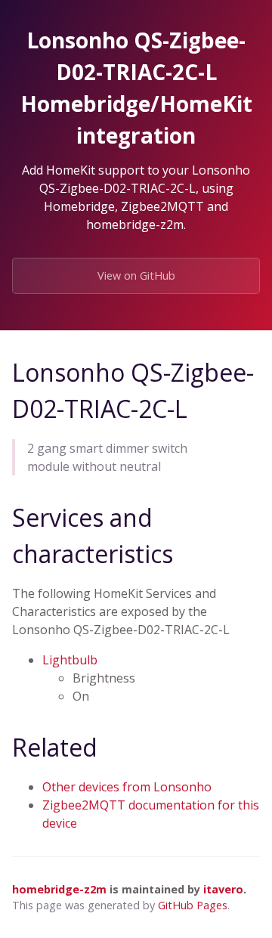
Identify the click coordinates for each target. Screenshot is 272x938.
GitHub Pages (192, 905)
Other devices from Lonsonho (127, 787)
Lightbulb (69, 660)
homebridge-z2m (59, 889)
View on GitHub (136, 275)
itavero (223, 889)
